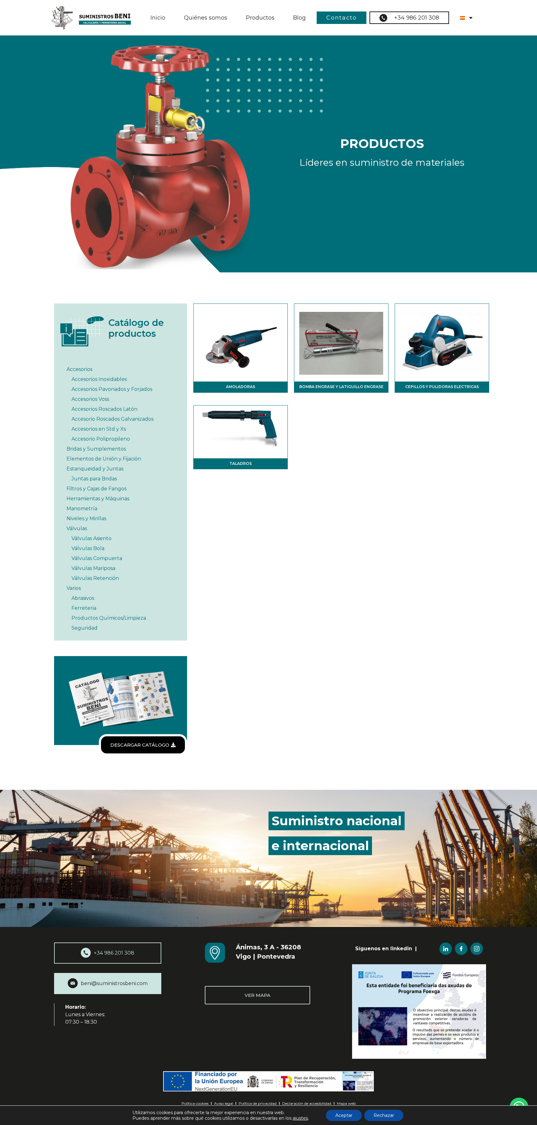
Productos (260, 17)
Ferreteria (83, 608)
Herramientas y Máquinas (98, 499)
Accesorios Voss (90, 399)
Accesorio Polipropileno (100, 439)
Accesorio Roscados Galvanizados (112, 419)
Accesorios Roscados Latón (104, 409)
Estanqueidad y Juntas (95, 469)
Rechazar (384, 1115)
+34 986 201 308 (416, 17)
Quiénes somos (205, 17)
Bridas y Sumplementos (96, 449)
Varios (74, 588)
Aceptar (343, 1115)
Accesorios (79, 369)
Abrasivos (82, 598)
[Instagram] (476, 948)
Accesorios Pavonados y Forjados (111, 389)
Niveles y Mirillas (86, 518)
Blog (299, 17)
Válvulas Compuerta (96, 558)
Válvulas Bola (87, 548)
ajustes (300, 1118)
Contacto (341, 17)
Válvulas (77, 528)
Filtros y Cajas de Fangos (96, 489)
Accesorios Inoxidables (99, 379)
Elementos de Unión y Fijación (104, 459)
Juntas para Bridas (94, 479)
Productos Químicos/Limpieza (108, 618)
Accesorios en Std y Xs (98, 429)
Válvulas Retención (95, 578)
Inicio (157, 17)
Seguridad (84, 628)
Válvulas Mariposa (93, 568)
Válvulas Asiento (91, 538)
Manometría (82, 509)
